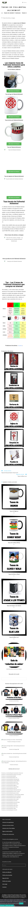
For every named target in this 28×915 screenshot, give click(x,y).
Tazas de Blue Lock (14, 637)
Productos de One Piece (14, 700)
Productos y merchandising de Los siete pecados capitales (12, 794)
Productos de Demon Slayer (14, 718)
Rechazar (3, 905)
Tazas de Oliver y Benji (14, 574)
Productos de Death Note (14, 757)
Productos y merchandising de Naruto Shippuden (11, 797)
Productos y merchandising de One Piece (9, 800)
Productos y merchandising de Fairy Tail (9, 788)
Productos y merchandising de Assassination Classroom (12, 773)
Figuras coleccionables (7, 831)
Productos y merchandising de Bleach (8, 776)
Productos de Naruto (14, 764)
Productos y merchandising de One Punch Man (10, 802)
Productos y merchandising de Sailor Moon (9, 805)
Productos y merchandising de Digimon (9, 785)
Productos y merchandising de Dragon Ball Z (9, 786)
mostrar (20, 345)
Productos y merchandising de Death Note (9, 782)
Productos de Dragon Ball (14, 749)
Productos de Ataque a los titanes (14, 741)
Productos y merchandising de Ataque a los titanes (11, 774)
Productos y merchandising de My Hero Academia (11, 796)
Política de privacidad (7, 875)
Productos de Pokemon (14, 735)
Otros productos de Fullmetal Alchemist (14, 258)
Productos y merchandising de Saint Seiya (9, 806)
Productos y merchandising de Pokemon (9, 803)
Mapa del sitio (5, 878)
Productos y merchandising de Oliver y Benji (9, 799)
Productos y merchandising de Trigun (8, 808)
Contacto (4, 887)
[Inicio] (2, 13)
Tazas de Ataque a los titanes (14, 605)
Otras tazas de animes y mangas (14, 235)
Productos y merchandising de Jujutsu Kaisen (10, 793)
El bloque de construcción (8, 834)
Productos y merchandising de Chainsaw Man (10, 779)
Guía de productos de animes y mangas (14, 669)
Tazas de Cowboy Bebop (14, 542)
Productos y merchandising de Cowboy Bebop (10, 780)
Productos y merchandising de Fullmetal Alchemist (11, 789)
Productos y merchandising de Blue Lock (9, 777)
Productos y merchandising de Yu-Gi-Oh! (9, 810)
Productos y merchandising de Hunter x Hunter (10, 791)
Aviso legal (4, 884)
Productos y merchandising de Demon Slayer (10, 783)
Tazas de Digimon (14, 511)
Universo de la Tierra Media (8, 828)
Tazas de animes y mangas (9, 18)
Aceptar (21, 903)
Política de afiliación (6, 872)
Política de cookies (6, 881)
